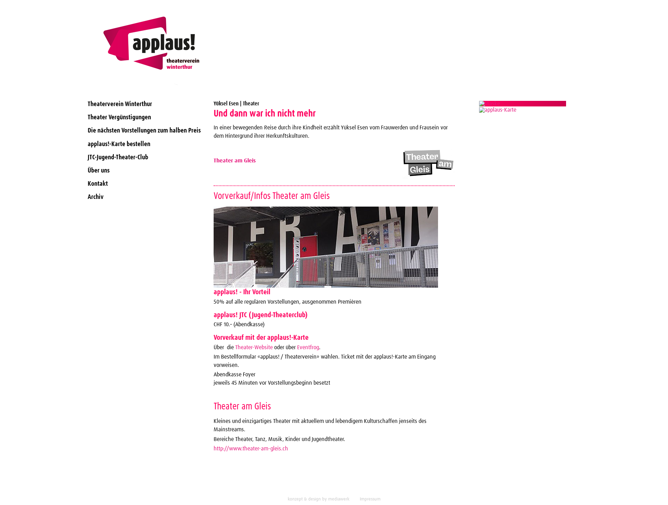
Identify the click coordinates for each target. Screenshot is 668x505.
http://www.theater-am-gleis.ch (251, 448)
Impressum (370, 499)
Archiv (96, 197)
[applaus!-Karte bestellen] (523, 103)
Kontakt (98, 184)
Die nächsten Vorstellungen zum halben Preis (144, 130)
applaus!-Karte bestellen (119, 144)
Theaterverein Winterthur (120, 104)
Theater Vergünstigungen (119, 117)
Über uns (99, 170)
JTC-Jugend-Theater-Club (118, 157)
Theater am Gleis (235, 160)
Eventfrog (308, 347)
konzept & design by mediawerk (318, 499)
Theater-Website (253, 347)
